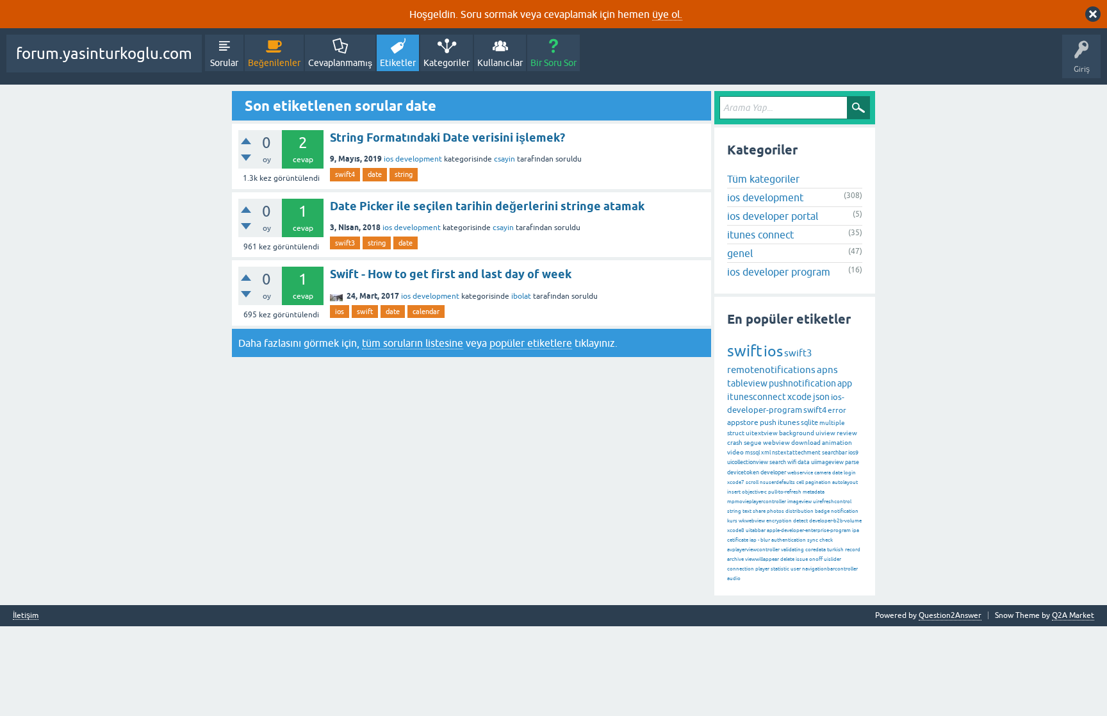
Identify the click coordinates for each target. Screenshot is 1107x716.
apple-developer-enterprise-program (809, 530)
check (826, 540)
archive (735, 559)
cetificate (737, 540)
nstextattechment (796, 452)
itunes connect (760, 234)
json (821, 397)
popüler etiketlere (530, 343)
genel (740, 253)
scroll (752, 482)
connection (740, 569)
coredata (815, 550)
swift (365, 311)
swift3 (345, 243)
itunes (789, 422)
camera (822, 473)
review (847, 433)
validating (792, 550)
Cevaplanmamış (340, 63)
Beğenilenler (274, 63)
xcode (799, 397)
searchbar (834, 452)
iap (753, 540)
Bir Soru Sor (553, 63)
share (759, 511)
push (768, 422)
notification (844, 511)
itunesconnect (756, 397)
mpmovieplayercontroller (756, 501)
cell (800, 482)
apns (827, 369)
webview (776, 442)
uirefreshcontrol (832, 501)
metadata (813, 492)
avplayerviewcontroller (753, 550)
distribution (799, 511)
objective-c (754, 492)
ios (339, 311)
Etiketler (398, 63)
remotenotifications (771, 369)
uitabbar (756, 530)
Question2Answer (950, 615)
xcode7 (735, 482)
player (762, 569)
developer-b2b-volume (835, 521)
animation (837, 442)
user (796, 569)
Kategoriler (446, 63)
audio (734, 578)
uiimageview (827, 462)
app (844, 383)
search (777, 462)
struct (735, 433)
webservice (800, 473)
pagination (818, 482)
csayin (504, 158)
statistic (780, 569)
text (746, 511)
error (837, 410)
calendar (426, 311)
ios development (413, 158)
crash (734, 442)
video (735, 452)
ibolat (521, 296)
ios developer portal (772, 216)
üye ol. (667, 14)
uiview (825, 433)
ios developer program (778, 272)
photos (775, 511)
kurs (732, 521)
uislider (832, 559)
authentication (788, 540)
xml (766, 452)
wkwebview (752, 521)
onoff (816, 559)
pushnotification (802, 383)
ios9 (853, 452)
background (796, 433)
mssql (752, 452)
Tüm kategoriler (763, 179)
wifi (791, 462)
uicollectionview (747, 462)
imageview (799, 501)
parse (852, 462)
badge (822, 511)
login (850, 473)
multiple (832, 422)
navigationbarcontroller (830, 569)
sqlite (809, 422)
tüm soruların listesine (412, 343)
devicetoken (743, 472)
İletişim (25, 616)
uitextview (762, 433)
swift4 (345, 174)
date (375, 174)
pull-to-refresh (784, 492)
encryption (779, 521)
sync (812, 540)
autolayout (845, 482)
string (404, 174)
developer (773, 472)
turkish (835, 550)
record (852, 550)
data (804, 462)
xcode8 (735, 530)
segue (753, 442)
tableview (747, 383)
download (806, 442)
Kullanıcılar (500, 63)
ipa (855, 530)
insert (734, 492)
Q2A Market (1073, 615)
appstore (742, 422)
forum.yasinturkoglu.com (104, 53)
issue (802, 559)
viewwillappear (762, 559)
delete (787, 559)
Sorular (224, 63)
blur (765, 540)
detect (800, 521)
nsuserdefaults (777, 482)
